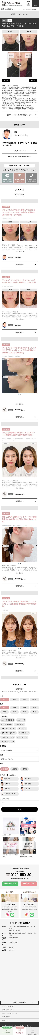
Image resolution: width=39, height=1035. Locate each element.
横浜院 (24, 769)
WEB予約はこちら (29, 883)
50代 (14, 712)
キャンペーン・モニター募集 (9, 1013)
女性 (14, 699)
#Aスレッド (5, 610)
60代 (24, 712)
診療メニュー (5, 1020)
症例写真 (9, 8)
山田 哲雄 (18, 257)
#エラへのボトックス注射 (20, 525)
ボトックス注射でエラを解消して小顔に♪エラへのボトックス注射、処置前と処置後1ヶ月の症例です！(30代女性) (18, 212)
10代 (14, 707)
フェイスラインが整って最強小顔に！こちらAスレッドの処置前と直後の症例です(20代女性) (19, 604)
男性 (24, 699)
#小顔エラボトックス (7, 218)
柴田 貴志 (18, 325)
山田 (9, 20)
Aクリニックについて (7, 1006)
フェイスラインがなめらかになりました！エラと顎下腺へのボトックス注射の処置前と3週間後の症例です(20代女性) (19, 350)
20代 (24, 707)
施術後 (33, 80)
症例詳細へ (20, 264)
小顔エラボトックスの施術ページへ (19, 115)
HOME (2, 8)
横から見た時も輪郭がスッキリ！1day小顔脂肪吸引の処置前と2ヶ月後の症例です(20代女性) (19, 519)
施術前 (6, 80)
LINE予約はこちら (10, 883)
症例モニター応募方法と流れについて (19, 156)
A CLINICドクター (20, 494)
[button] (2, 376)
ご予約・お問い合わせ (8, 1009)
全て (4, 699)
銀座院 (14, 769)
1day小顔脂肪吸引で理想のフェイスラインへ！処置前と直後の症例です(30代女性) (18, 434)
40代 (4, 712)
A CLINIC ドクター (20, 410)
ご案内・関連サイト (7, 1016)
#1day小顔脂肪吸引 (7, 525)
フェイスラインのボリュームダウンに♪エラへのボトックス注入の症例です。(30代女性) (19, 281)
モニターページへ (19, 151)
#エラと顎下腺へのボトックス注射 (11, 356)
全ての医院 (4, 769)
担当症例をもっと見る (21, 135)
